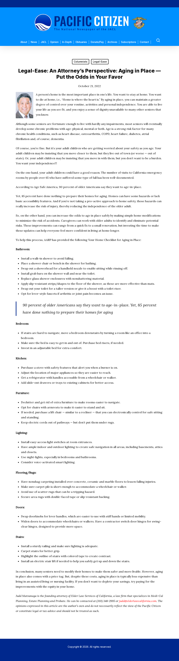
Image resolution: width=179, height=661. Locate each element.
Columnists (80, 61)
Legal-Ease (100, 61)
